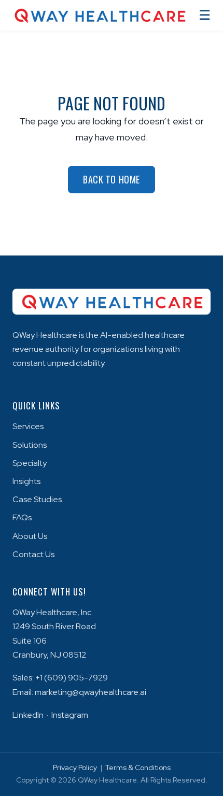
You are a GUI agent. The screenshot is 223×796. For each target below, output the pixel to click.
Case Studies (37, 499)
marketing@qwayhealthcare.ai (90, 692)
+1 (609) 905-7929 (71, 677)
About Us (29, 536)
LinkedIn (28, 714)
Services (28, 426)
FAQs (22, 517)
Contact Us (33, 554)
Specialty (29, 463)
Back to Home (111, 179)
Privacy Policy (75, 767)
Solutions (29, 444)
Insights (26, 481)
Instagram (69, 714)
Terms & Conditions (138, 767)
